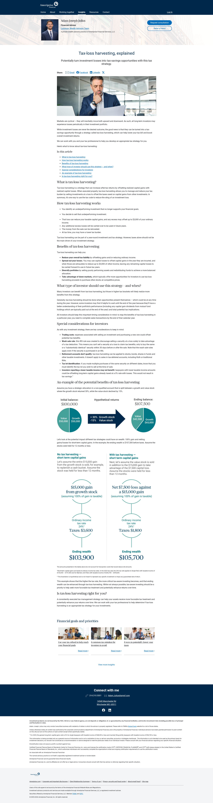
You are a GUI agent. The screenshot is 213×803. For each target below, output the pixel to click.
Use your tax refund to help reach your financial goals (73, 643)
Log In (169, 12)
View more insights (106, 665)
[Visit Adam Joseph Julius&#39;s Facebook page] (104, 710)
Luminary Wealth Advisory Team (75, 28)
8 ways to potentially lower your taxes (138, 643)
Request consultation (159, 22)
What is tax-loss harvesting (73, 157)
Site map (145, 781)
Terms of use (96, 781)
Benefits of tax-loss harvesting (75, 163)
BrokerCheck (132, 726)
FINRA (74, 794)
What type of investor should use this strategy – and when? (87, 167)
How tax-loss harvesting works (75, 160)
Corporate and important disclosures (55, 781)
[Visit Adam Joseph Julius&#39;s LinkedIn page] (109, 710)
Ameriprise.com (34, 781)
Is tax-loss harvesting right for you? (77, 176)
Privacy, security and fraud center (114, 781)
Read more (82, 651)
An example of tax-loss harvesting (76, 173)
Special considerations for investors (77, 170)
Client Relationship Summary (80, 781)
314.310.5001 (95, 695)
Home (43, 12)
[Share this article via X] (103, 72)
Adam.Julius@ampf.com (119, 695)
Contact (106, 12)
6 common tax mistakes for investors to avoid (103, 643)
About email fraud (134, 781)
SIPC (81, 794)
